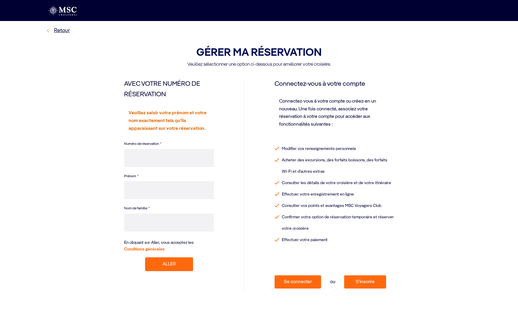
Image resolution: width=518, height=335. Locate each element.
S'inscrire (365, 282)
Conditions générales (144, 249)
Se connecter (298, 282)
